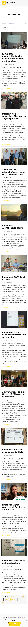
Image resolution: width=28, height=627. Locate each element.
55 (4, 599)
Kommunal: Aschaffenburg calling (12, 226)
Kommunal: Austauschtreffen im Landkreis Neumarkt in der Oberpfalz (13, 57)
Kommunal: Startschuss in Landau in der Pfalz (13, 450)
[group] (8, 27)
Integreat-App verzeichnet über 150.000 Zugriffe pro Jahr (14, 116)
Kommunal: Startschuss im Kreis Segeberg (13, 561)
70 (18, 599)
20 (21, 596)
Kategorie (5, 27)
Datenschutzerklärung (14, 624)
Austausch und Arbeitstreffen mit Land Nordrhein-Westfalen (13, 172)
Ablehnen (18, 622)
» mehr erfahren (6, 88)
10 (19, 596)
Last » (3, 602)
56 (7, 599)
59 (14, 599)
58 (12, 599)
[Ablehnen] (26, 620)
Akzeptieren (11, 622)
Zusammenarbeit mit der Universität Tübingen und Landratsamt (14, 394)
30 (24, 596)
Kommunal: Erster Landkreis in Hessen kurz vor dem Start (14, 334)
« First (12, 596)
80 (21, 599)
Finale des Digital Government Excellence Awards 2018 (13, 507)
